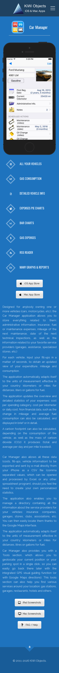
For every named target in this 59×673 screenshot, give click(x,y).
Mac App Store (32, 294)
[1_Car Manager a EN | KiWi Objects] (29, 8)
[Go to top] (29, 647)
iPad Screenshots (32, 602)
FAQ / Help (32, 625)
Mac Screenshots (32, 613)
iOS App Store (31, 283)
